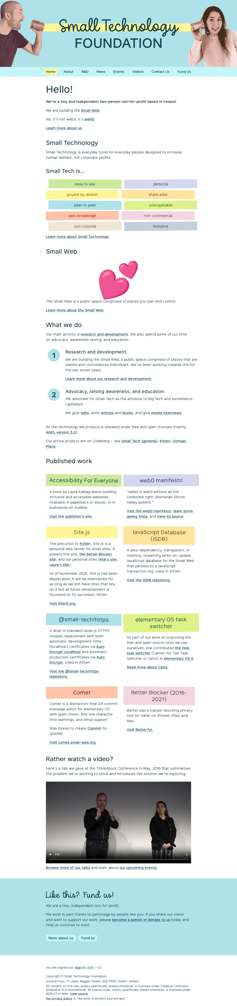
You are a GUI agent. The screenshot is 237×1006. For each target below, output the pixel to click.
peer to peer (85, 205)
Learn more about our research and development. (108, 378)
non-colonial (85, 226)
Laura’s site (59, 564)
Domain (179, 441)
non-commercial (158, 215)
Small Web (90, 110)
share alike (158, 194)
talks (85, 412)
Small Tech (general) (139, 441)
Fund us (88, 938)
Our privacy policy (59, 998)
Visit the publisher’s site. (71, 516)
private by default (82, 194)
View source (79, 993)
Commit (94, 728)
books (127, 412)
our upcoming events (138, 867)
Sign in (80, 967)
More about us (61, 938)
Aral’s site (108, 559)
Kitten (165, 441)
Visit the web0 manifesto (149, 511)
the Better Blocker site (80, 556)
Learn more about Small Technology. (78, 236)
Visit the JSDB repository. (149, 580)
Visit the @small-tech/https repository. (74, 673)
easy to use (85, 184)
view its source (170, 516)
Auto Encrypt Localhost (77, 649)
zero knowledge (82, 215)
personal (160, 184)
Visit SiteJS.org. (62, 603)
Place (51, 446)
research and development (104, 334)
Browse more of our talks (68, 867)
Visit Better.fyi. (140, 729)
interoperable (160, 205)
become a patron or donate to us (141, 919)
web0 (89, 119)
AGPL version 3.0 (61, 432)
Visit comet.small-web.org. (73, 742)
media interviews (166, 412)
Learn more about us (64, 128)
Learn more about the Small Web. (75, 310)
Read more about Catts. (147, 667)
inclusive (160, 226)
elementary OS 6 (178, 658)
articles (107, 412)
